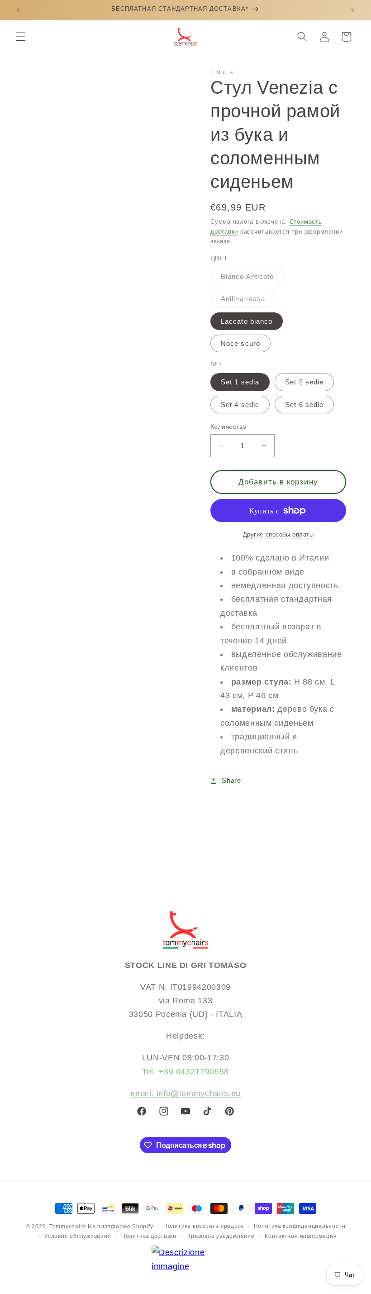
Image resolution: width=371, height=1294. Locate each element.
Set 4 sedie (240, 404)
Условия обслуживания (77, 1236)
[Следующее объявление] (352, 10)
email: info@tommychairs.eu (185, 1093)
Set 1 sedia (240, 382)
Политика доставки (148, 1236)
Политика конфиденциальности (300, 1226)
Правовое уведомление (220, 1236)
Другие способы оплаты (278, 534)
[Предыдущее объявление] (19, 10)
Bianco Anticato (253, 278)
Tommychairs (67, 1226)
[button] (21, 37)
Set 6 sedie (304, 404)
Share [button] (231, 780)
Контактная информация (301, 1236)
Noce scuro (240, 343)
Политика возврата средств (203, 1226)
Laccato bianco (246, 321)
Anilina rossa (248, 300)
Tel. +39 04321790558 (185, 1071)
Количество (228, 426)
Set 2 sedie (304, 382)
